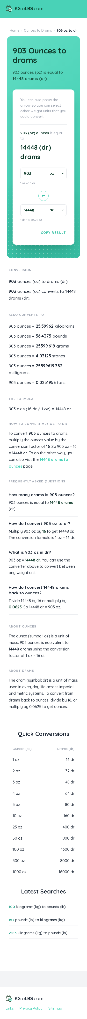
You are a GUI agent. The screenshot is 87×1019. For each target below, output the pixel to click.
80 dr (69, 804)
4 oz (16, 793)
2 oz (16, 770)
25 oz (17, 827)
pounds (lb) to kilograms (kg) (37, 919)
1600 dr (67, 849)
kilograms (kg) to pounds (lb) (37, 906)
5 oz (16, 804)
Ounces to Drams (38, 30)
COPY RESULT (53, 232)
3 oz (16, 782)
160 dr (69, 815)
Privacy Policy (31, 1008)
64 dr (69, 793)
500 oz (19, 860)
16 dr (70, 759)
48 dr (69, 782)
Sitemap (55, 1008)
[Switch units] (43, 196)
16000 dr (66, 871)
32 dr (69, 770)
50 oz (17, 838)
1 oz (16, 759)
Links (10, 1008)
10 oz (17, 815)
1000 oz (20, 871)
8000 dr (67, 860)
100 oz (18, 849)
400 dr (68, 827)
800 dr (68, 838)
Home (15, 30)
